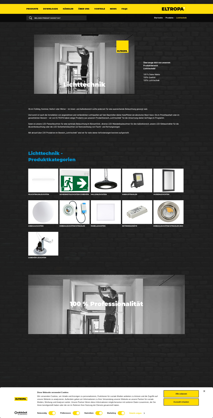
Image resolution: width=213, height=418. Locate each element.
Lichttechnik (181, 18)
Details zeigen (135, 413)
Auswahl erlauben (181, 402)
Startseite (158, 18)
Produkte (32, 9)
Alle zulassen (181, 394)
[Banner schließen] (204, 391)
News (113, 9)
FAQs (124, 9)
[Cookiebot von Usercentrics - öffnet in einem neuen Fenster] (21, 413)
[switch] (76, 413)
